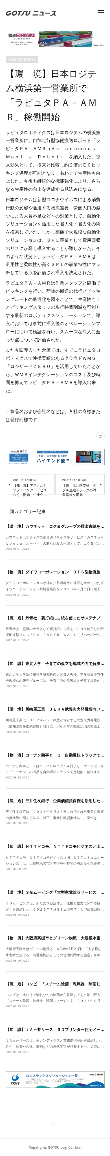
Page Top (55, 1125)
